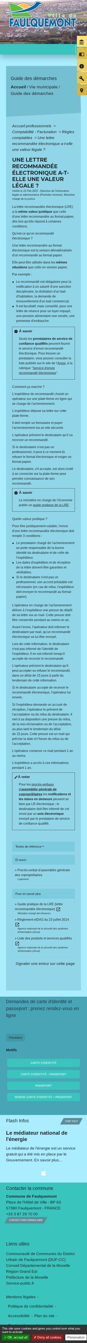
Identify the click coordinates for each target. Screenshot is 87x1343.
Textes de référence (28, 846)
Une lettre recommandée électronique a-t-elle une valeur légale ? (42, 143)
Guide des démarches (32, 93)
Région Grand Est (21, 1271)
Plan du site (44, 1315)
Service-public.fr (20, 1283)
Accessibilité (19, 1315)
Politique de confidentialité (30, 1306)
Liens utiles (18, 1243)
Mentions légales (21, 1297)
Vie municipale (43, 86)
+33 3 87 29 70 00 (22, 1214)
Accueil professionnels (32, 126)
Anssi (61, 363)
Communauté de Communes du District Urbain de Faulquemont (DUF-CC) (40, 1256)
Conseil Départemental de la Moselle (38, 1265)
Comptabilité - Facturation (35, 131)
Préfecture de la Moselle (27, 1277)
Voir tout (71, 1121)
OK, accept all (17, 1337)
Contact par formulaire (26, 1220)
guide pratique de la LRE (51, 505)
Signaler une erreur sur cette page (45, 963)
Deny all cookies (48, 1337)
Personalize (76, 1337)
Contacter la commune (29, 1188)
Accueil (18, 86)
